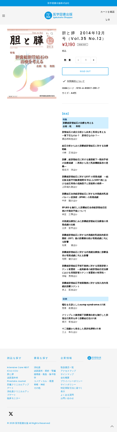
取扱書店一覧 (67, 367)
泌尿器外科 (12, 377)
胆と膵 (10, 374)
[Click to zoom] (52, 33)
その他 (37, 387)
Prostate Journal (16, 381)
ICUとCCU (12, 370)
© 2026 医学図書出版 (17, 423)
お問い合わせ (67, 398)
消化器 (37, 367)
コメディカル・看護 (44, 381)
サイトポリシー (68, 384)
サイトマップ (67, 374)
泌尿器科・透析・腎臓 (45, 370)
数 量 (66, 59)
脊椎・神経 (39, 384)
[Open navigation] (9, 15)
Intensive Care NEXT (18, 367)
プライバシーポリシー (72, 381)
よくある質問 (67, 394)
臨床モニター (13, 398)
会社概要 (65, 377)
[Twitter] (11, 414)
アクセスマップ (68, 370)
